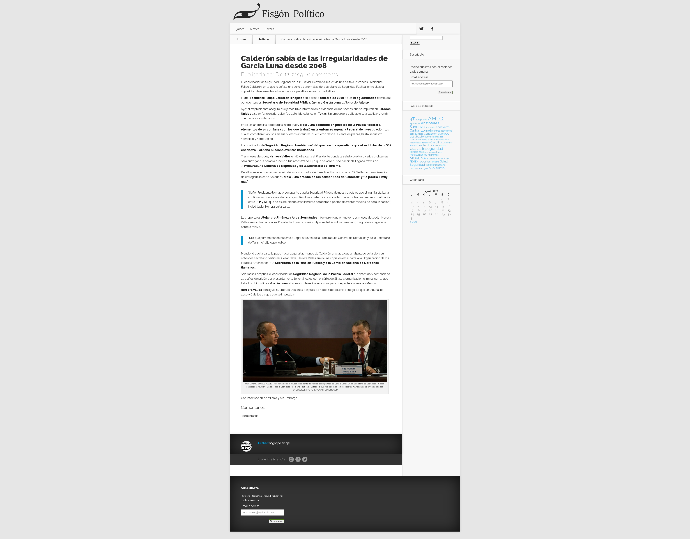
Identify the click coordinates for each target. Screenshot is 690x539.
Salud (444, 161)
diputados (438, 137)
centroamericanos (442, 130)
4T (412, 118)
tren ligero (423, 168)
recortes (425, 161)
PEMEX (414, 161)
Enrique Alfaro (428, 139)
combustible (416, 133)
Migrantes (433, 154)
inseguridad (432, 148)
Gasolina (436, 142)
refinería (435, 161)
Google (291, 459)
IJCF (432, 145)
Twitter (305, 459)
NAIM (446, 159)
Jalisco (240, 29)
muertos (431, 158)
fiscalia (418, 143)
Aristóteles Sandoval (424, 125)
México (254, 29)
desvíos (429, 136)
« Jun (413, 221)
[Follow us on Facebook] (432, 29)
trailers (430, 164)
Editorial (270, 29)
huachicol (423, 145)
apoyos (415, 123)
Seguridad (417, 164)
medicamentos (418, 154)
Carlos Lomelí (421, 130)
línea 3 (426, 152)
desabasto (417, 136)
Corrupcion (430, 133)
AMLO (435, 118)
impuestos (440, 145)
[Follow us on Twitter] (421, 29)
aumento (430, 127)
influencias (415, 149)
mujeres (439, 159)
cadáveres (443, 127)
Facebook (298, 459)
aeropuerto (421, 119)
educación (415, 139)
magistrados (436, 152)
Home (241, 39)
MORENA (418, 158)
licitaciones (416, 151)
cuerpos (443, 133)
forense (426, 142)
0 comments (322, 74)
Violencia (437, 168)
